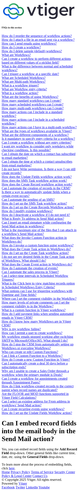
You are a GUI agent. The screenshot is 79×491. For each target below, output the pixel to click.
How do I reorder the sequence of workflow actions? (37, 36)
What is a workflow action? (20, 93)
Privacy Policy (20, 472)
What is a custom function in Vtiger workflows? (34, 310)
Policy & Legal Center (17, 476)
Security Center (64, 472)
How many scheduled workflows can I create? (32, 104)
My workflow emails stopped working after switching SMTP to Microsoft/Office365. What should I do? (37, 338)
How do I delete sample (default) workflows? (32, 51)
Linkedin (32, 487)
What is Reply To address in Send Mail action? (33, 218)
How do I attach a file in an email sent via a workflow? (38, 39)
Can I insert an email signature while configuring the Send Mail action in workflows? (36, 224)
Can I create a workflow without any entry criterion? (36, 142)
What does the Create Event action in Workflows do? (37, 264)
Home (6, 472)
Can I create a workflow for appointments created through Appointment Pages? (34, 380)
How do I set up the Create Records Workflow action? (38, 207)
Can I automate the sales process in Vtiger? (30, 272)
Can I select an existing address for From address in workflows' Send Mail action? (36, 403)
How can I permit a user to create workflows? (32, 333)
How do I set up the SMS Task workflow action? (34, 203)
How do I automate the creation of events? (30, 268)
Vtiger (23, 483)
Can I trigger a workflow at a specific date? (30, 74)
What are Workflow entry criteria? (24, 89)
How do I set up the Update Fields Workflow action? (37, 413)
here (12, 468)
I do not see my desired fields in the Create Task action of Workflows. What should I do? (38, 258)
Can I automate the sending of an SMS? (28, 199)
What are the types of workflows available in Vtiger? (37, 131)
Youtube (44, 487)
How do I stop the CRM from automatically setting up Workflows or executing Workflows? (38, 346)
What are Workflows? (16, 55)
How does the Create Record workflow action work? (37, 184)
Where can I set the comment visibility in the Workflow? (39, 298)
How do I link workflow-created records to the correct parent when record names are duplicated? (38, 388)
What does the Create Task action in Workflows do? (36, 249)
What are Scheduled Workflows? (24, 78)
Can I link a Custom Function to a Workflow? (32, 356)
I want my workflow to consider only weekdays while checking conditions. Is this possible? (38, 148)
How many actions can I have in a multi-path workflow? (39, 127)
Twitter (20, 487)
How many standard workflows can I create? (31, 100)
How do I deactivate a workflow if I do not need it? (36, 215)
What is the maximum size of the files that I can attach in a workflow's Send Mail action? (39, 232)
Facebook (8, 487)
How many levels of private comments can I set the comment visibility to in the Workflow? (36, 304)
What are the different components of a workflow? (35, 135)
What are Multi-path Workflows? (24, 81)
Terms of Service (42, 472)
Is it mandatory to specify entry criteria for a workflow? (38, 138)
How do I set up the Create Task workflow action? (35, 253)
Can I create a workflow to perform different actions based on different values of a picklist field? (36, 60)
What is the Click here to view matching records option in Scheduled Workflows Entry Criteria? (38, 285)
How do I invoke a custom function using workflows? (38, 245)
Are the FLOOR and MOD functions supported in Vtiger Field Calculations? (35, 395)
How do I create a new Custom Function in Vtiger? (36, 359)
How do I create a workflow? (21, 47)
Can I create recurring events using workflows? (33, 409)
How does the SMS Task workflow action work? (34, 180)
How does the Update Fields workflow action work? (37, 177)
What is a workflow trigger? (20, 85)
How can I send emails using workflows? (29, 43)
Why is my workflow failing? (21, 329)
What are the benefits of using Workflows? (30, 97)
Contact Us (39, 476)
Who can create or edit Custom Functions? (30, 352)
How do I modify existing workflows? (27, 211)
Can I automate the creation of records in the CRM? (36, 188)
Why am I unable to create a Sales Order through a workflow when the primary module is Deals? (35, 373)
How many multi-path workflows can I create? (33, 108)
